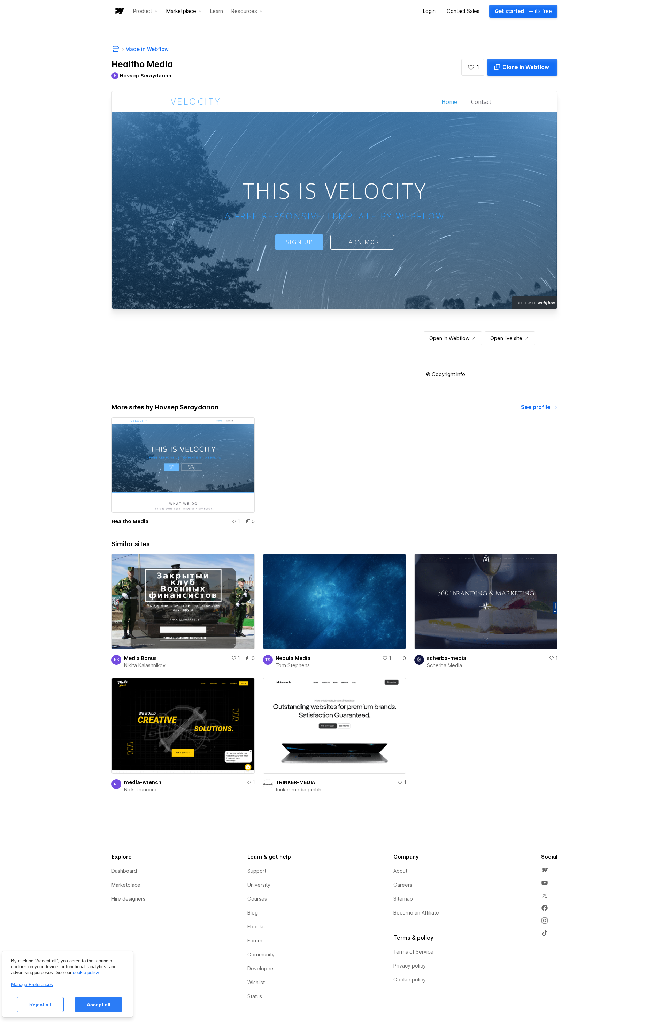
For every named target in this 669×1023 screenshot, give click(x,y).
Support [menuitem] (256, 871)
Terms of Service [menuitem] (413, 952)
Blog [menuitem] (252, 913)
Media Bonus (140, 658)
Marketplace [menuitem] (126, 885)
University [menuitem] (258, 885)
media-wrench (142, 782)
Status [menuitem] (254, 996)
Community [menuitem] (261, 954)
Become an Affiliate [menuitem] (416, 913)
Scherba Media (444, 665)
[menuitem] (544, 870)
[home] (119, 11)
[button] (145, 11)
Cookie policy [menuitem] (409, 980)
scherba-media (446, 658)
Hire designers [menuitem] (128, 899)
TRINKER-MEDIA (295, 782)
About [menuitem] (400, 871)
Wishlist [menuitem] (256, 982)
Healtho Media (130, 521)
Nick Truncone (141, 789)
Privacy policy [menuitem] (409, 966)
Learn (216, 11)
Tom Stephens (293, 665)
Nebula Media (293, 658)
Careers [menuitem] (402, 885)
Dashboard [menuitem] (124, 871)
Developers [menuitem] (261, 968)
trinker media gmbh (298, 789)
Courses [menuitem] (257, 899)
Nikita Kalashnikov (145, 665)
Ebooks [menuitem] (256, 927)
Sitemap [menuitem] (403, 899)
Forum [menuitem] (254, 940)
